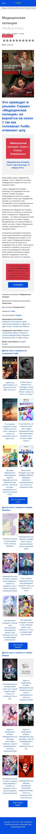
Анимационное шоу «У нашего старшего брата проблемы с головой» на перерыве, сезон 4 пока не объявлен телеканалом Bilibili (9, 583)
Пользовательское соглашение (16, 824)
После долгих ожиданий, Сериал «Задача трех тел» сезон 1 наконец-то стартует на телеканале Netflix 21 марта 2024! (10, 431)
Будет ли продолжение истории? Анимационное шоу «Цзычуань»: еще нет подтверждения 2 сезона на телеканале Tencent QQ (26, 739)
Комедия (22, 342)
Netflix (13, 311)
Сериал (19, 315)
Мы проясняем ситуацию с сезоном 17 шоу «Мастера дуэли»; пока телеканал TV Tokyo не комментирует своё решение (26, 627)
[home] (18, 3)
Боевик (4, 344)
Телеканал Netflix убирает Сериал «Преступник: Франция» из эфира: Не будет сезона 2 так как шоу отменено (16, 324)
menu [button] (4, 3)
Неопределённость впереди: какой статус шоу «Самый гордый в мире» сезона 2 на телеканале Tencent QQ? (10, 691)
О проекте (28, 822)
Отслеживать (18, 285)
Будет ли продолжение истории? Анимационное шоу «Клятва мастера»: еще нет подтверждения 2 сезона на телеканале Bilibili (26, 690)
